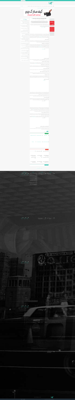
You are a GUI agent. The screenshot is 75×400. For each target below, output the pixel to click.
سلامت (42, 6)
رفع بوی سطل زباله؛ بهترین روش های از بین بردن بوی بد (25, 20)
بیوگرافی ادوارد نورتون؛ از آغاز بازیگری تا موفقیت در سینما (25, 38)
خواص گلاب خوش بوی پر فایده (33, 186)
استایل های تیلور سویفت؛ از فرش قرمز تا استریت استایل (33, 162)
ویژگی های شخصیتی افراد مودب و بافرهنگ (26, 22)
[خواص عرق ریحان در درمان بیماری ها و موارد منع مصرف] (46, 163)
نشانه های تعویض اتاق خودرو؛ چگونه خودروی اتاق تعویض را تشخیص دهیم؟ (25, 34)
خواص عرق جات (45, 131)
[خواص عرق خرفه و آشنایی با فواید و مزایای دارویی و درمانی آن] (39, 163)
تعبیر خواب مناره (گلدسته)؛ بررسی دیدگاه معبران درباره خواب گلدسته (48, 308)
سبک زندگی (51, 6)
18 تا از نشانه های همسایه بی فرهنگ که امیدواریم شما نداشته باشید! (40, 310)
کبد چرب (33, 109)
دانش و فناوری (38, 6)
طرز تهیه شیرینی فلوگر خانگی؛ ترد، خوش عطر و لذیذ (25, 55)
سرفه (40, 128)
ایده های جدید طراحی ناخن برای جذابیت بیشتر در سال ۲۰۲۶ (33, 155)
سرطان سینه (36, 63)
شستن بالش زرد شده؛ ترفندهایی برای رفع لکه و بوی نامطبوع (40, 218)
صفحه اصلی (24, 399)
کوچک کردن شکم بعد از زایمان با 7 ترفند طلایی (25, 35)
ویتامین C (41, 36)
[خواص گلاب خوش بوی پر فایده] (33, 163)
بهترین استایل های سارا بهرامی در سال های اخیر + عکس (46, 155)
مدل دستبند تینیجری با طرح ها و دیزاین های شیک (25, 36)
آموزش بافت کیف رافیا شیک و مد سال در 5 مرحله (40, 265)
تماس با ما (52, 0)
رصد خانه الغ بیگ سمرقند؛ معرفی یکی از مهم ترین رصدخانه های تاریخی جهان (25, 40)
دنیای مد (33, 6)
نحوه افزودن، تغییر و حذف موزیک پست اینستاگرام (25, 60)
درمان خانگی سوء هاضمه (40, 46)
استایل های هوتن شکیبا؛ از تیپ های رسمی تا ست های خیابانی (45, 162)
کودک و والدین (29, 6)
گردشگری (46, 6)
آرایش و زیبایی (49, 6)
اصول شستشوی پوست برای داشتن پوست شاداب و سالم (25, 25)
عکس (40, 6)
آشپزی (44, 6)
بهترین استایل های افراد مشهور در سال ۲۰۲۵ (39, 162)
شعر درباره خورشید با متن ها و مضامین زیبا (26, 37)
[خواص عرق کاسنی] (39, 30)
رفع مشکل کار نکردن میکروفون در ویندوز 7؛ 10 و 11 (25, 47)
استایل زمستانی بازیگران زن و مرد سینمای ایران (39, 155)
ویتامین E (40, 36)
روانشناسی (31, 6)
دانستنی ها (36, 6)
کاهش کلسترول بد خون (33, 116)
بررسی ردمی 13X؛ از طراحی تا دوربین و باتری (25, 21)
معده (40, 45)
